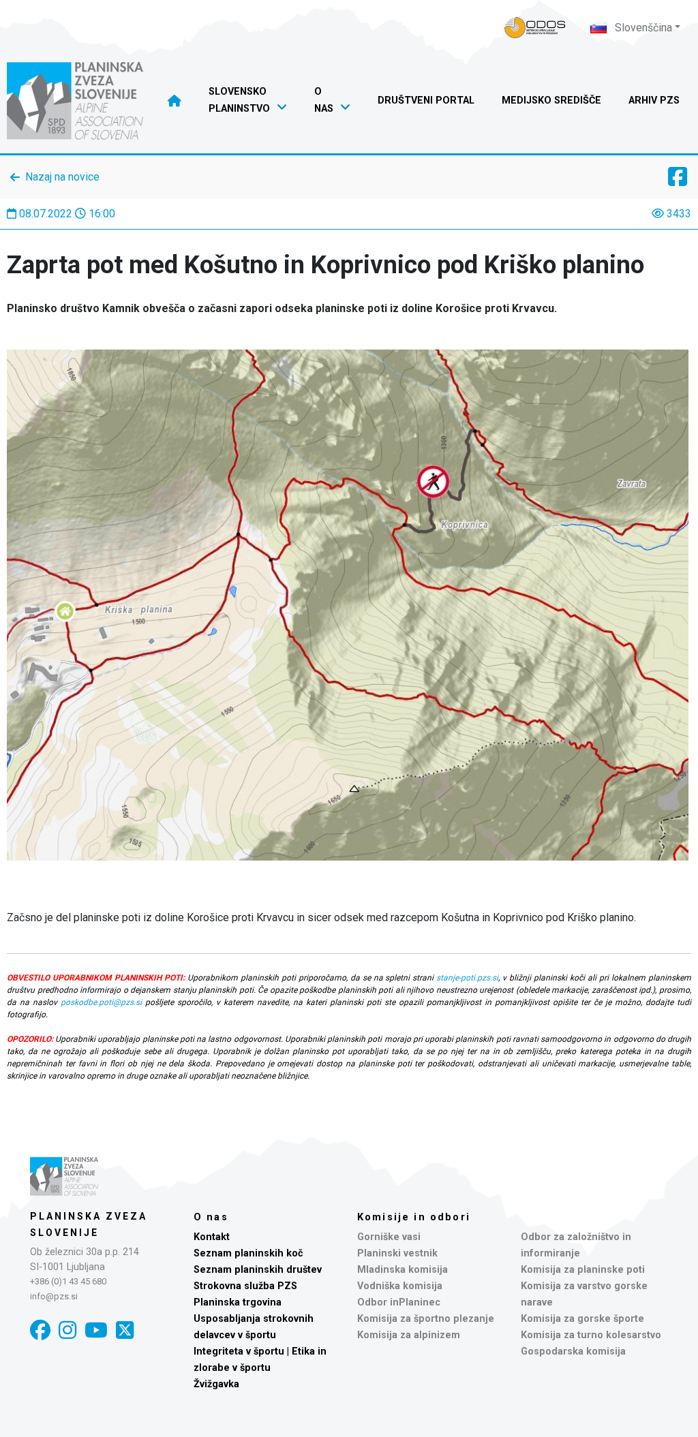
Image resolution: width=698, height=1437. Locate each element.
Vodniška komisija (399, 1286)
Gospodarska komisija (573, 1351)
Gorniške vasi (389, 1237)
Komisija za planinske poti (583, 1270)
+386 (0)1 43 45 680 (68, 1281)
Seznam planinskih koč (248, 1253)
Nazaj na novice (62, 176)
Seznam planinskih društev (258, 1270)
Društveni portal (426, 100)
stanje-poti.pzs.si (467, 978)
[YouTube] (96, 1330)
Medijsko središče (551, 100)
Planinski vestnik (397, 1253)
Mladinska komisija (402, 1270)
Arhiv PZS (654, 100)
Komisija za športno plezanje (425, 1319)
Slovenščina (642, 27)
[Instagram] (67, 1330)
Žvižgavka (216, 1384)
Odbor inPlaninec (398, 1302)
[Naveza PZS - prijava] (535, 27)
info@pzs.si (54, 1296)
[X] (125, 1330)
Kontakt (212, 1237)
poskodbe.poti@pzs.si (101, 1002)
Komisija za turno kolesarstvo (591, 1335)
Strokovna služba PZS (245, 1286)
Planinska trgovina (238, 1302)
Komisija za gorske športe (582, 1319)
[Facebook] (40, 1330)
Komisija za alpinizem (408, 1335)
